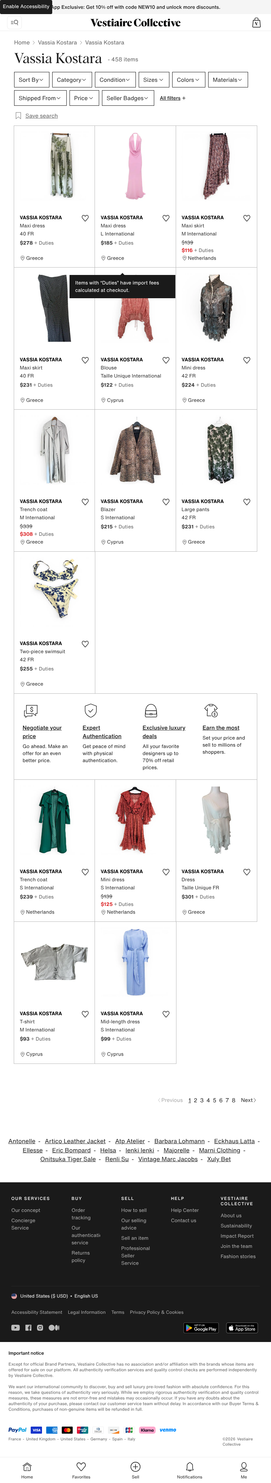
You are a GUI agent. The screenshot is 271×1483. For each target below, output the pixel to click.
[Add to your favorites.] (85, 218)
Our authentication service (89, 1235)
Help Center (185, 1210)
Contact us (183, 1220)
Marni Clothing (219, 1150)
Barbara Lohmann (179, 1141)
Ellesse (33, 1150)
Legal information (87, 1312)
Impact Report (237, 1236)
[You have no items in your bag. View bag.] (256, 22)
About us (231, 1215)
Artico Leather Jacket (75, 1141)
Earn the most (221, 727)
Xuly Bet (219, 1159)
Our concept (25, 1210)
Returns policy (81, 1256)
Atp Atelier (130, 1141)
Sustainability (236, 1226)
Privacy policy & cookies (156, 1312)
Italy (132, 1439)
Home (22, 42)
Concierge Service (23, 1224)
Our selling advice (133, 1224)
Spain (117, 1439)
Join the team (236, 1246)
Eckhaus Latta (234, 1141)
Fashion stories (238, 1256)
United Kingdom (41, 1439)
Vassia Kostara (57, 42)
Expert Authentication (102, 731)
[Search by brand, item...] (14, 22)
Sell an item (135, 1238)
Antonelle (21, 1141)
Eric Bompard (71, 1150)
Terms (117, 1312)
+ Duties (44, 242)
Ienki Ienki (140, 1150)
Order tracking (81, 1214)
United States (73, 1439)
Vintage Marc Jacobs (168, 1159)
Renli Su (117, 1159)
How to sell (134, 1210)
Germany (98, 1439)
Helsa (108, 1150)
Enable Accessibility (26, 6)
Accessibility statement (36, 1312)
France (14, 1439)
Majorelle (177, 1150)
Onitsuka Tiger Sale (68, 1159)
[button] (256, 22)
